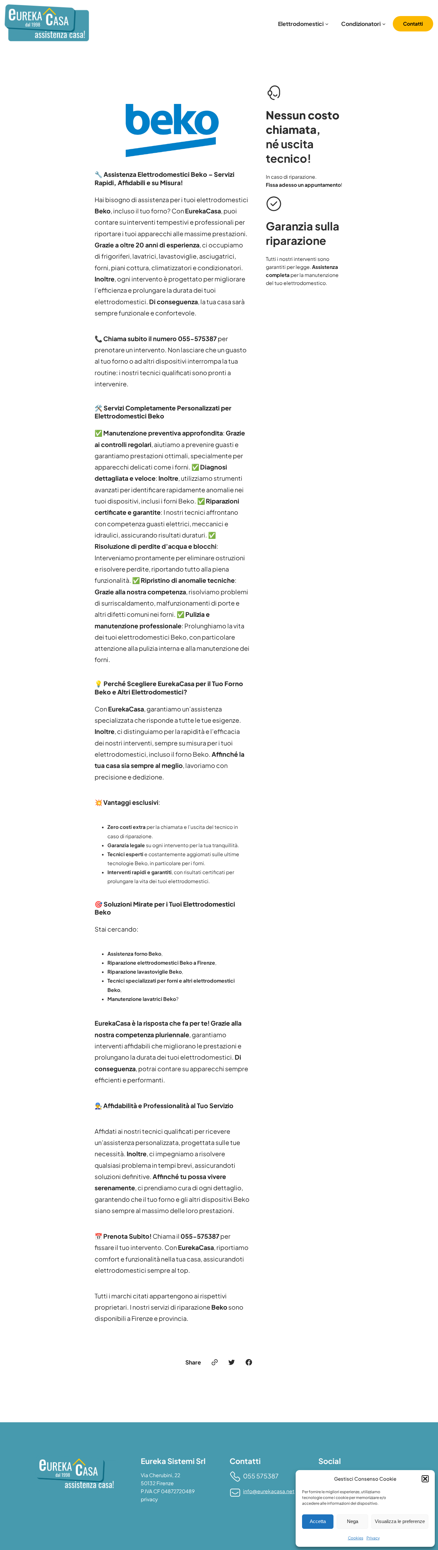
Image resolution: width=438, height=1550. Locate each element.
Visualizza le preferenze (400, 1521)
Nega (352, 1521)
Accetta (318, 1521)
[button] (425, 1479)
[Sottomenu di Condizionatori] (384, 23)
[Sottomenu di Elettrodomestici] (327, 23)
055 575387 (261, 1476)
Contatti (413, 24)
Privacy (373, 1538)
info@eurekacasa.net (268, 1491)
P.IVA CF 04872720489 (168, 1491)
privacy (149, 1499)
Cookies (355, 1538)
